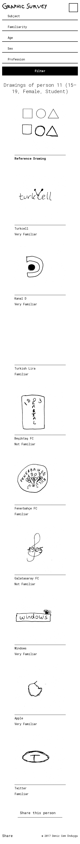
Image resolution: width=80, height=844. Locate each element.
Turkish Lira (25, 368)
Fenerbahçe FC (26, 508)
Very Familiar (26, 234)
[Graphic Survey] (24, 6)
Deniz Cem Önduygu (65, 835)
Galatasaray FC (27, 578)
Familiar (22, 374)
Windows (20, 648)
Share (8, 835)
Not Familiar (25, 444)
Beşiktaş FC (24, 438)
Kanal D (20, 298)
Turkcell (21, 228)
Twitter (21, 788)
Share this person (39, 813)
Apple (19, 718)
